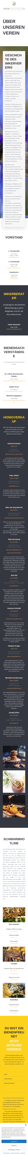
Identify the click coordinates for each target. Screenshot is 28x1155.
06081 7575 (14, 648)
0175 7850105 (14, 578)
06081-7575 (14, 937)
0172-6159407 (14, 979)
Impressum (22, 1153)
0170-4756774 (14, 1013)
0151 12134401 (14, 542)
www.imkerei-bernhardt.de (14, 553)
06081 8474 (14, 446)
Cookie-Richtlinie (6, 1153)
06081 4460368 (14, 680)
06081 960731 (14, 510)
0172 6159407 (14, 611)
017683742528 (14, 973)
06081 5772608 (14, 478)
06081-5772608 (14, 943)
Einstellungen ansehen (14, 1149)
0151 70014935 (14, 715)
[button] (26, 1125)
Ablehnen (14, 1145)
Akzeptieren (14, 1141)
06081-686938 (14, 970)
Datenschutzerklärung (15, 1153)
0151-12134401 (14, 1007)
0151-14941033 (14, 931)
